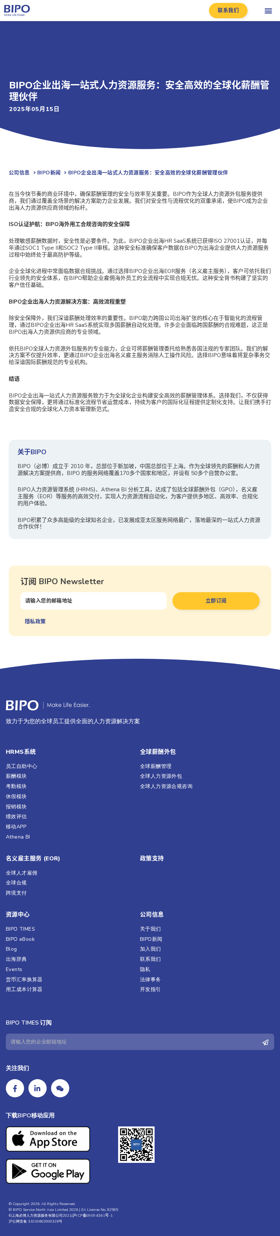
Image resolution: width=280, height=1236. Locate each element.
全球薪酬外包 (158, 752)
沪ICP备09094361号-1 (93, 1215)
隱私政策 (36, 621)
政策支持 (152, 859)
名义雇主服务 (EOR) (33, 859)
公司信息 (152, 915)
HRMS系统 (21, 752)
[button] (228, 10)
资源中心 (18, 915)
